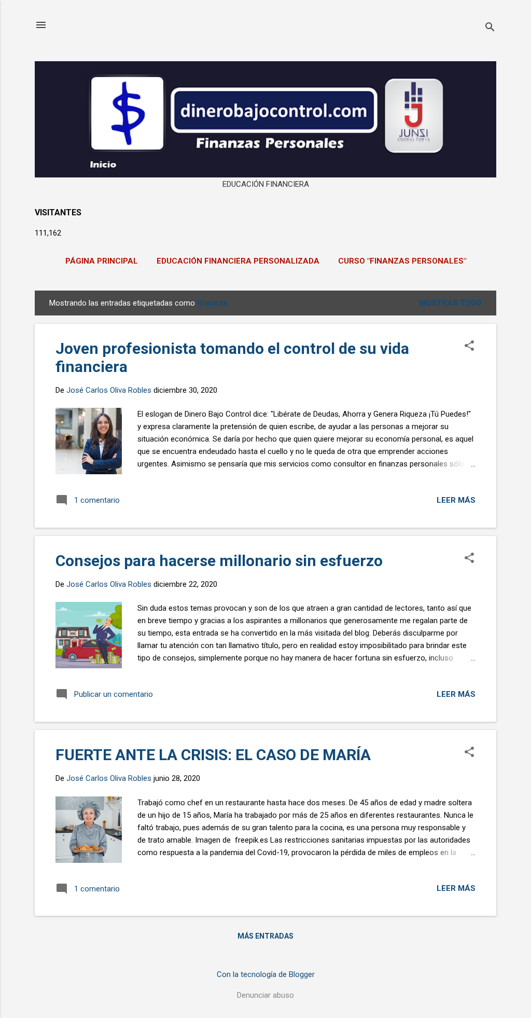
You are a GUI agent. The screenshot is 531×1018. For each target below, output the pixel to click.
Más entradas (265, 936)
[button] (469, 346)
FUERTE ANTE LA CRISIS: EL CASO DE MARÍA (213, 755)
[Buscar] (490, 28)
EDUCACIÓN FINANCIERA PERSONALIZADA (238, 261)
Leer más (456, 500)
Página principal (101, 261)
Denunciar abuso (265, 995)
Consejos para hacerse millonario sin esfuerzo (219, 561)
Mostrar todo (450, 303)
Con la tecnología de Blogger (266, 974)
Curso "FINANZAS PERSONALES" (402, 261)
